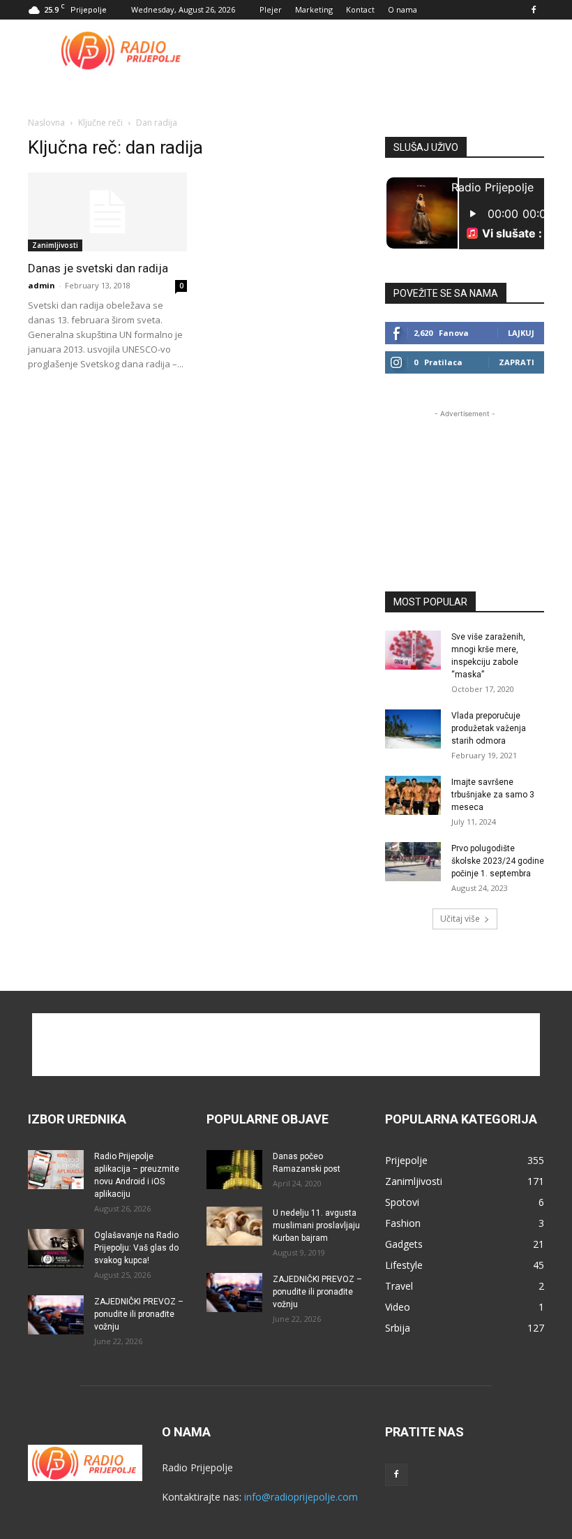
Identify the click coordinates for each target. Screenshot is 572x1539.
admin (41, 285)
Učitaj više (460, 919)
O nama (402, 9)
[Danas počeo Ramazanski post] (234, 1169)
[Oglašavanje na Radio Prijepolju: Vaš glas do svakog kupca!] (56, 1248)
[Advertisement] (380, 50)
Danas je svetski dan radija (98, 268)
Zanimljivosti (55, 245)
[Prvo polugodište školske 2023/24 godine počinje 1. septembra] (413, 861)
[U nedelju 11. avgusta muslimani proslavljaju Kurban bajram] (234, 1226)
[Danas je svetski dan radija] (107, 211)
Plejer (270, 9)
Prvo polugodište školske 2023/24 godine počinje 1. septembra (497, 861)
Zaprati (516, 362)
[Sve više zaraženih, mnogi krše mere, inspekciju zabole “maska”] (413, 650)
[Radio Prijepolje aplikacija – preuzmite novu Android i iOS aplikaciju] (56, 1169)
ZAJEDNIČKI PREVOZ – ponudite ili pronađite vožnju (138, 1314)
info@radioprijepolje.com (301, 1496)
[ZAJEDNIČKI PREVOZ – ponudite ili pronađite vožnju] (56, 1314)
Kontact (360, 9)
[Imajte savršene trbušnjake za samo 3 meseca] (413, 795)
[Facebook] (533, 10)
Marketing (314, 9)
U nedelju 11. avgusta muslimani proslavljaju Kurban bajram (316, 1225)
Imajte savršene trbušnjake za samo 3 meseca (492, 794)
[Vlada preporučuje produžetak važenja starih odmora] (413, 729)
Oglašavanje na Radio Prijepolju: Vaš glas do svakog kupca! (136, 1247)
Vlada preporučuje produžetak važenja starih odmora (488, 728)
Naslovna (46, 122)
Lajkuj (521, 332)
